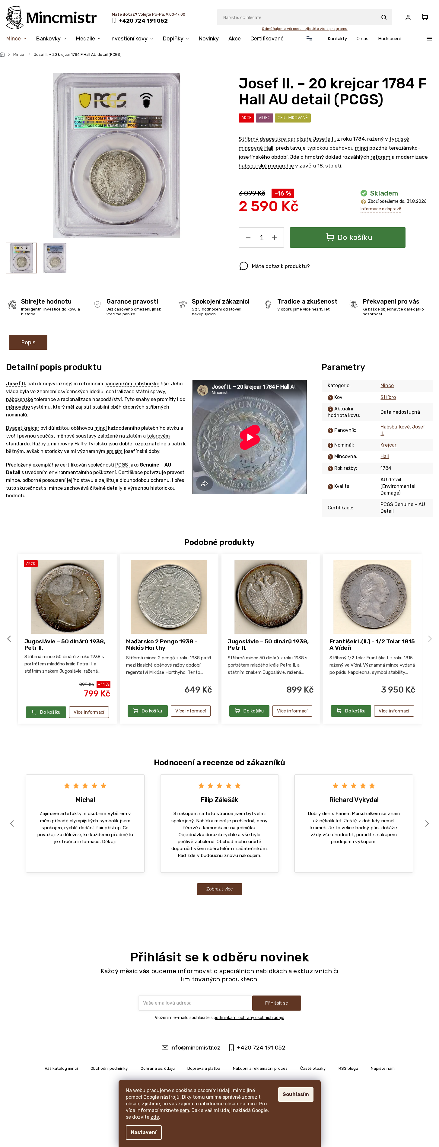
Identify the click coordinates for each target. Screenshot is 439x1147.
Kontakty (337, 38)
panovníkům (118, 384)
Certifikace (130, 472)
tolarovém (158, 436)
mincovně (251, 148)
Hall (268, 148)
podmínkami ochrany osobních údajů (249, 1017)
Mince (387, 385)
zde (155, 1117)
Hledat (383, 17)
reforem (380, 157)
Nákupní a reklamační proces (260, 1068)
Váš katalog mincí (61, 1068)
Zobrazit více (219, 889)
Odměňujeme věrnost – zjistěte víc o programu (304, 29)
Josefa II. (324, 139)
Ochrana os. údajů (158, 1068)
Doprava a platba (203, 1068)
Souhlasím (296, 1094)
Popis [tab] (28, 342)
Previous (10, 639)
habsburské (253, 166)
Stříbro (388, 397)
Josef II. (16, 384)
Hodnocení (389, 38)
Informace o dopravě (381, 209)
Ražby (39, 444)
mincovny (62, 444)
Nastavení (144, 1132)
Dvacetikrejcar (22, 428)
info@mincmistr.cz (195, 1047)
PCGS (121, 465)
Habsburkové (395, 427)
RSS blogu (348, 1068)
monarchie (281, 166)
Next (431, 639)
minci (361, 148)
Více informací (89, 712)
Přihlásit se (276, 1003)
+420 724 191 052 (261, 1047)
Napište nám (383, 1068)
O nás (362, 38)
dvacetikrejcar (277, 139)
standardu (18, 444)
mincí (100, 428)
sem (184, 1110)
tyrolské (399, 139)
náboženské (19, 399)
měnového (18, 407)
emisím (114, 451)
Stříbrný (249, 139)
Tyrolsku (97, 444)
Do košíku (355, 237)
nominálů (16, 415)
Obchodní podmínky (109, 1068)
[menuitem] (18, 40)
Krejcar (388, 445)
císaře (304, 139)
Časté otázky (313, 1068)
